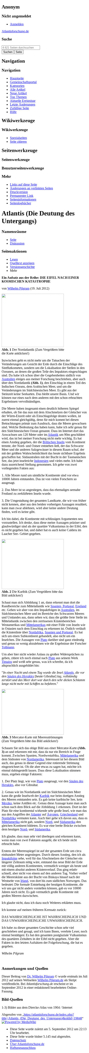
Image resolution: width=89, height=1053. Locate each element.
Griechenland (69, 814)
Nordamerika (35, 759)
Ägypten (52, 814)
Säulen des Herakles (20, 676)
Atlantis (69, 672)
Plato (44, 640)
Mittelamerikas (36, 625)
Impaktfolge (9, 858)
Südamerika (67, 822)
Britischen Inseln (54, 442)
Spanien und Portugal (59, 632)
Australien (8, 379)
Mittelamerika (69, 755)
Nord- (49, 822)
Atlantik (53, 434)
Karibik (44, 795)
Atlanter (36, 814)
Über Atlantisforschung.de (27, 1044)
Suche (7, 39)
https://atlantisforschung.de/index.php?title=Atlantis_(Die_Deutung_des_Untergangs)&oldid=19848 (42, 1016)
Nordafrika (36, 632)
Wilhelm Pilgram (18, 288)
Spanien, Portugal (62, 606)
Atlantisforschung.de (15, 31)
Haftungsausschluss (23, 1047)
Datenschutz (18, 1040)
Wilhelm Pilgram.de (50, 980)
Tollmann (8, 647)
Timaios (7, 661)
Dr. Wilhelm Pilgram (40, 976)
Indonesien (41, 461)
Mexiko (7, 803)
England (80, 606)
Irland (24, 881)
